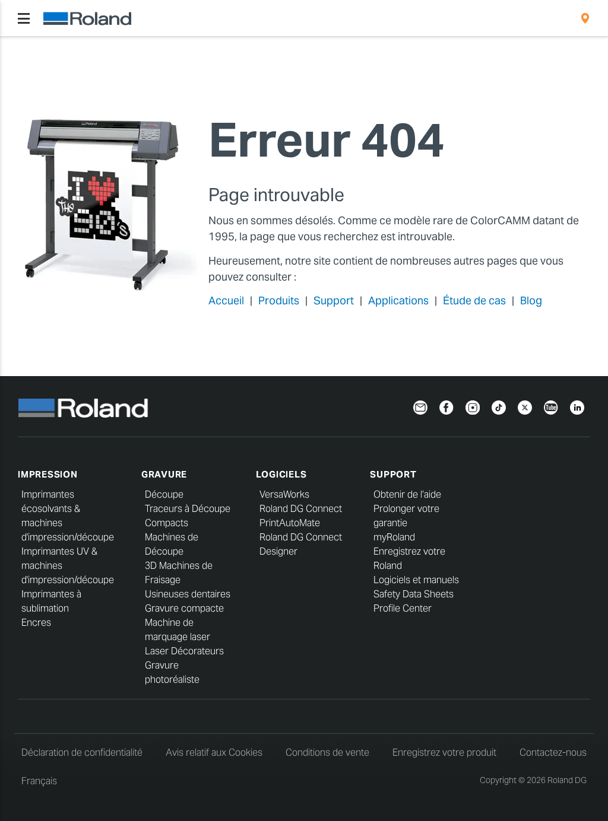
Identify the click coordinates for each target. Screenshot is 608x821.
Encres (36, 622)
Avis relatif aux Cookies (214, 752)
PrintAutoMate (289, 523)
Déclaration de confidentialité (81, 752)
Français (39, 781)
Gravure (164, 474)
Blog (531, 300)
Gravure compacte (184, 608)
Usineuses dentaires (187, 594)
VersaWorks (284, 494)
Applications (398, 300)
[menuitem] (585, 18)
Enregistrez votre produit (444, 752)
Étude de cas (474, 300)
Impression (48, 474)
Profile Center (402, 608)
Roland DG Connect (300, 508)
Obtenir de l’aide (407, 494)
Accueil (226, 300)
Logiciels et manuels (416, 580)
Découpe (164, 494)
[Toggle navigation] (24, 18)
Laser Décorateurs (184, 651)
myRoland (394, 537)
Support (334, 300)
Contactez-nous (553, 752)
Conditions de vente (327, 752)
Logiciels (281, 474)
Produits (278, 300)
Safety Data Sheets (413, 594)
